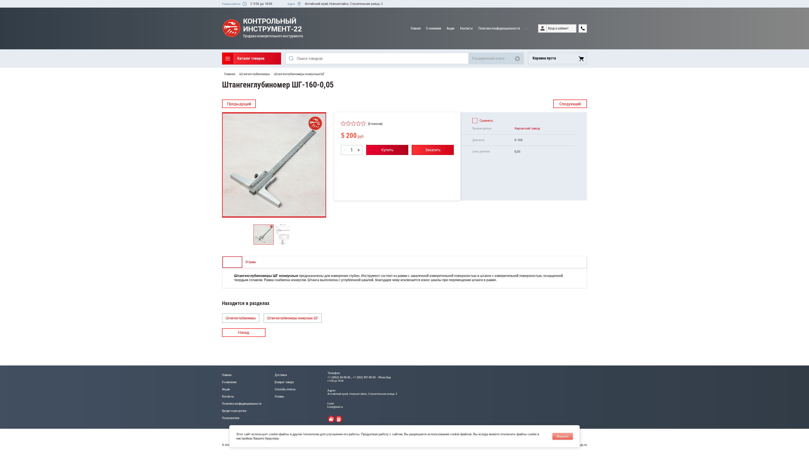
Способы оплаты (285, 389)
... (526, 28)
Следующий (570, 104)
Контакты (466, 28)
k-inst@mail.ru (335, 406)
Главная (416, 28)
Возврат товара (284, 382)
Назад (243, 332)
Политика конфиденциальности (499, 28)
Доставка (281, 374)
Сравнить (486, 121)
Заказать (433, 150)
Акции (450, 28)
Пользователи (230, 418)
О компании (433, 28)
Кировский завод (527, 128)
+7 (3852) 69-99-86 (339, 377)
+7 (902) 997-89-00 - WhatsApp (372, 377)
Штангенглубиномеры (254, 74)
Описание (232, 262)
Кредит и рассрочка (234, 410)
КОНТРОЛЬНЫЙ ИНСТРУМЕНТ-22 (272, 25)
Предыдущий (239, 104)
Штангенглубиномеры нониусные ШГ (299, 74)
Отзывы (279, 396)
